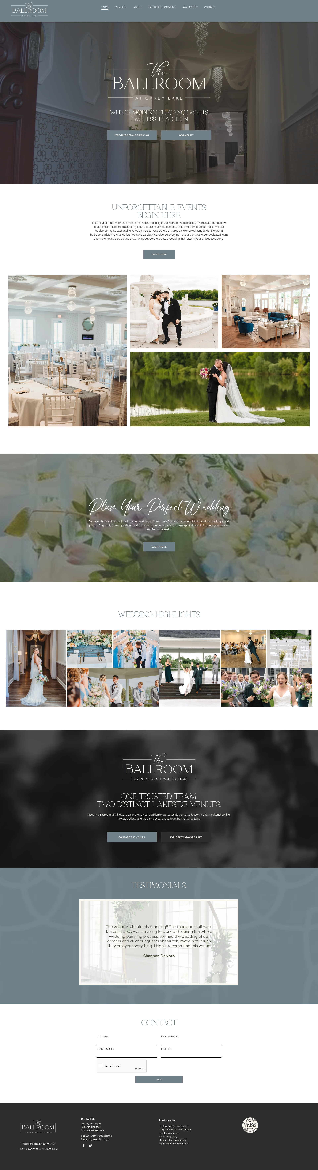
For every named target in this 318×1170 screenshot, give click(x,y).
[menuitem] (105, 7)
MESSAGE (166, 1049)
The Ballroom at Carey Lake (38, 1143)
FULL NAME (103, 1036)
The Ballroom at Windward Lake (38, 1149)
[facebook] (83, 1145)
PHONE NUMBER (105, 1049)
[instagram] (90, 1145)
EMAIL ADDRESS (169, 1036)
